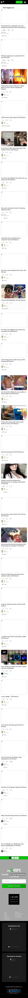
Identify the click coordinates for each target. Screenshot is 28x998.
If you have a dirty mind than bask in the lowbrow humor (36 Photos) (13, 149)
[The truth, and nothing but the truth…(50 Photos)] (14, 261)
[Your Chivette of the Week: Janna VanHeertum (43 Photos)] (14, 747)
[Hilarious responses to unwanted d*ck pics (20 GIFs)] (14, 46)
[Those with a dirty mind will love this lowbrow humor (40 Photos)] (14, 412)
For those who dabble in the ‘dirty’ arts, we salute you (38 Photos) (13, 330)
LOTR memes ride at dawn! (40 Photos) (13, 117)
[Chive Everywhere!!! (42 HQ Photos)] (14, 442)
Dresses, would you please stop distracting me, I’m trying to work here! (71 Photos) (13, 482)
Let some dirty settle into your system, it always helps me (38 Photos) (13, 392)
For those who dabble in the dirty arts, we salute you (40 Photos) (14, 179)
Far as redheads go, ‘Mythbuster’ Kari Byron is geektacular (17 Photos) (12, 844)
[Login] (25, 2)
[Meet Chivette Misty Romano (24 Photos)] (14, 806)
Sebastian (6, 673)
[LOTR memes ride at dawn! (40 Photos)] (14, 108)
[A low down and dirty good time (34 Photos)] (14, 715)
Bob (4, 122)
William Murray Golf (19, 913)
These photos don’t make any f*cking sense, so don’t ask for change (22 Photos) (12, 87)
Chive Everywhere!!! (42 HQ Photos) (12, 452)
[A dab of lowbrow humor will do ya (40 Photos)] (14, 594)
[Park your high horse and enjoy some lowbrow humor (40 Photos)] (14, 564)
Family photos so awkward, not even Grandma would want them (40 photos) (13, 26)
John (5, 763)
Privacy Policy (7, 918)
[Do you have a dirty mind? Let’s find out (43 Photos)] (14, 505)
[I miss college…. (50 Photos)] (14, 687)
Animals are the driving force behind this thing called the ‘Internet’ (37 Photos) (13, 545)
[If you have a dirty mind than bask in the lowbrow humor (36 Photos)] (14, 138)
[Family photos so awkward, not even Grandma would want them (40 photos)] (14, 16)
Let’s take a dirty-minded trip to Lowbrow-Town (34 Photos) (11, 239)
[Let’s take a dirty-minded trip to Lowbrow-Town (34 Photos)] (14, 228)
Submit (5, 913)
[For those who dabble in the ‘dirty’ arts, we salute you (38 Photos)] (14, 320)
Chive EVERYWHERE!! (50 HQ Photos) (13, 300)
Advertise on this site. (14, 993)
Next (16, 857)
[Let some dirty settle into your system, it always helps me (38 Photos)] (14, 382)
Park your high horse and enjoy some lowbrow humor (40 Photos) (12, 575)
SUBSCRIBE (19, 2)
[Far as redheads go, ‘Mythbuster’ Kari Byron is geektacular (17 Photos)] (14, 834)
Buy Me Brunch (18, 915)
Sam (4, 94)
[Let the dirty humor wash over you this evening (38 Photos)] (14, 350)
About (5, 912)
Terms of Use (6, 917)
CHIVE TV (17, 912)
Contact (5, 915)
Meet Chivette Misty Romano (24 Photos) (14, 815)
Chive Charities (18, 917)
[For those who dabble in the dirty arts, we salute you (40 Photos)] (14, 168)
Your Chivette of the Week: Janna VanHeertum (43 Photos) (11, 758)
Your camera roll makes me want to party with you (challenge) (13, 667)
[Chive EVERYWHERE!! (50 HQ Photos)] (13, 291)
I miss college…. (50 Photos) (9, 696)
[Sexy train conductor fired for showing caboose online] (14, 198)
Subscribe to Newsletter (14, 886)
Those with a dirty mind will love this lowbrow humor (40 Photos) (12, 422)
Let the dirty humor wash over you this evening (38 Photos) (13, 360)
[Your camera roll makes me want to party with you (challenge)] (14, 657)
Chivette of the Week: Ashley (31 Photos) (14, 787)
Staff (5, 32)
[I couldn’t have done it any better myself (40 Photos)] (14, 627)
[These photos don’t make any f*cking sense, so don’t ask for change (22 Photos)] (14, 76)
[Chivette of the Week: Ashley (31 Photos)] (14, 777)
